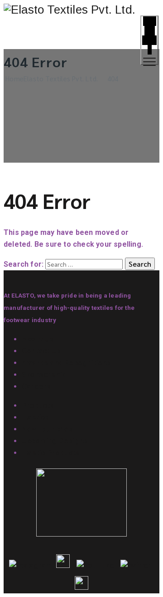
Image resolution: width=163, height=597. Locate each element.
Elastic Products (50, 452)
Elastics (35, 417)
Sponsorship (44, 374)
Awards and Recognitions (66, 362)
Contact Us (41, 351)
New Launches (47, 429)
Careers (36, 386)
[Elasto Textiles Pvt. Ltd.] (81, 10)
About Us (38, 339)
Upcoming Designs (54, 441)
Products (38, 405)
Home (51, 78)
